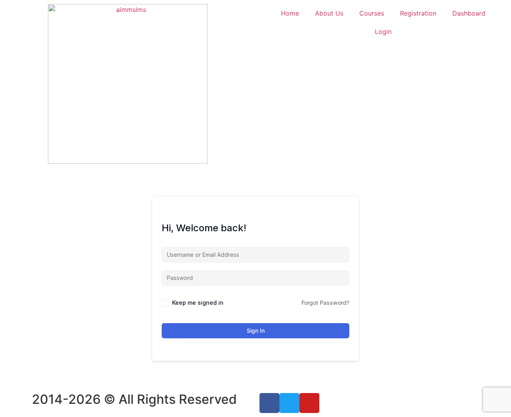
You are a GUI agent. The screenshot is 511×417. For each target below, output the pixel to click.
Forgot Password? (325, 302)
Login (383, 32)
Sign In (256, 330)
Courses (371, 13)
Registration (418, 13)
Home (290, 13)
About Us (329, 13)
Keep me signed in (198, 302)
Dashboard (468, 13)
